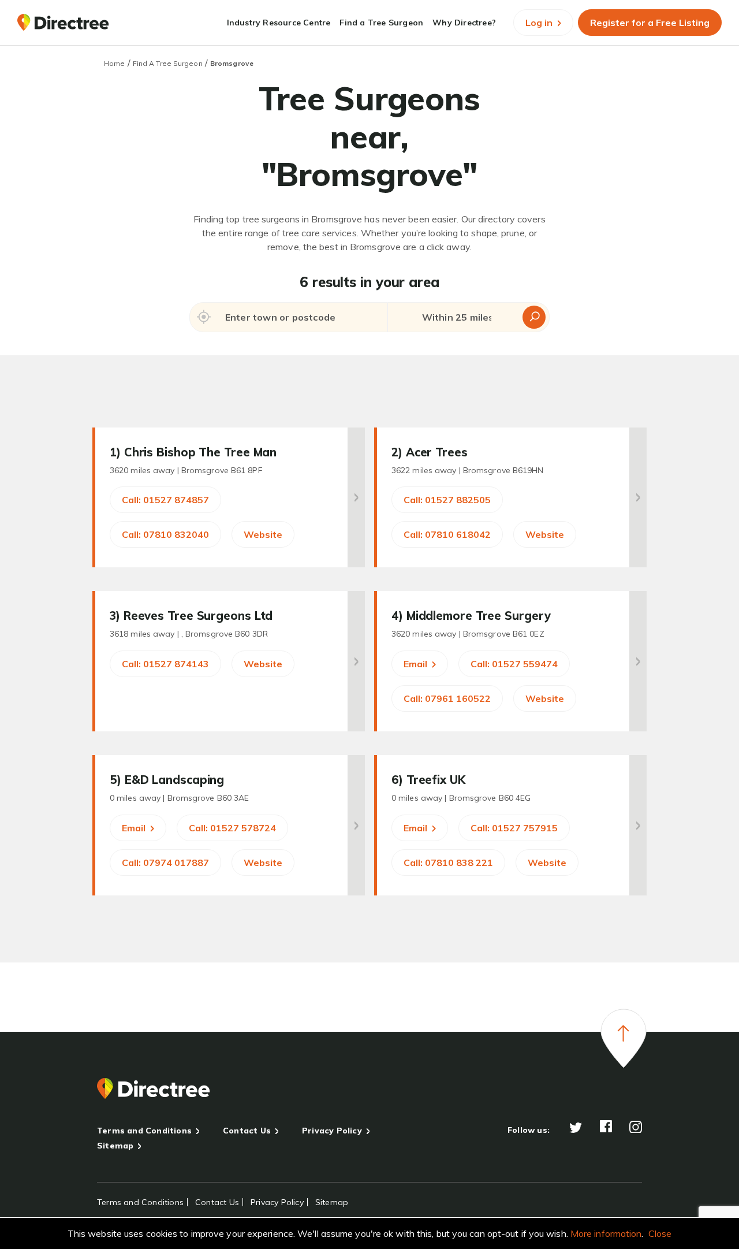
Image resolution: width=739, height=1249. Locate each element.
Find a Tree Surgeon (381, 22)
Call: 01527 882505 (447, 499)
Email (417, 664)
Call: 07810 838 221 (448, 862)
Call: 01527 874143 (165, 664)
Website (263, 534)
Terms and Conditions (144, 1130)
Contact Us (247, 1130)
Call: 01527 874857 (165, 499)
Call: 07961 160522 (447, 698)
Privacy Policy (332, 1130)
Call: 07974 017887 (165, 862)
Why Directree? (464, 22)
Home (114, 63)
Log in (540, 22)
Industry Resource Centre (279, 22)
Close (660, 1233)
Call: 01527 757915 (514, 828)
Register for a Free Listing (650, 22)
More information (606, 1233)
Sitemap (115, 1145)
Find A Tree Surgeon (168, 63)
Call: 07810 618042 (447, 534)
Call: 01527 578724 (232, 828)
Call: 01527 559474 (514, 664)
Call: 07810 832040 (165, 534)
